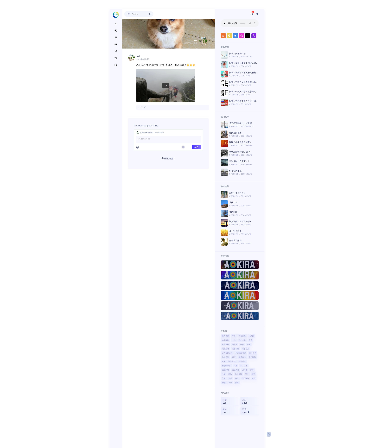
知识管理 (238, 374)
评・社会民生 (235, 230)
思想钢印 (252, 357)
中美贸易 (242, 336)
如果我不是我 (235, 240)
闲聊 (223, 382)
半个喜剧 (225, 340)
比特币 (244, 370)
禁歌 (253, 374)
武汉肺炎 (235, 370)
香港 (237, 382)
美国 (223, 378)
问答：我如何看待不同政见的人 (243, 63)
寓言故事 (252, 353)
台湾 (250, 340)
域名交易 (225, 348)
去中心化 (242, 340)
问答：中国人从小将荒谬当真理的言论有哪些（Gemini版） (256, 82)
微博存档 (242, 357)
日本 (235, 365)
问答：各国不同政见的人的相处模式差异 (247, 72)
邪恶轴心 (245, 378)
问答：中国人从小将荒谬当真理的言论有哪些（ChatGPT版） (257, 91)
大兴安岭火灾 (227, 353)
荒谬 (230, 378)
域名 (248, 344)
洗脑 (223, 374)
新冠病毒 (242, 361)
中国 (234, 336)
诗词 (237, 378)
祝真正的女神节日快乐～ (240, 221)
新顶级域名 (226, 365)
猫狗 (230, 374)
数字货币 (232, 361)
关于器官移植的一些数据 (240, 123)
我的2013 (234, 202)
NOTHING (153, 125)
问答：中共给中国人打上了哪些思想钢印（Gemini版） (254, 101)
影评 (234, 357)
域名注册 (245, 348)
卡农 (234, 340)
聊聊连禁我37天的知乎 (239, 151)
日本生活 (243, 365)
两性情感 (225, 336)
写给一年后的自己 (237, 192)
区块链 (251, 336)
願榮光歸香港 (235, 132)
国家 (242, 344)
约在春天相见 (235, 170)
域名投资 (235, 348)
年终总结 (225, 357)
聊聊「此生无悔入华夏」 (240, 142)
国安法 (234, 344)
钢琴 (253, 378)
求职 (252, 370)
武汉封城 (225, 370)
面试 (230, 382)
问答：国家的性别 (237, 53)
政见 (223, 361)
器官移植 (225, 344)
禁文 (247, 374)
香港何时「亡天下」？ (239, 161)
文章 (128, 14)
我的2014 (234, 211)
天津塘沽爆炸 (241, 353)
